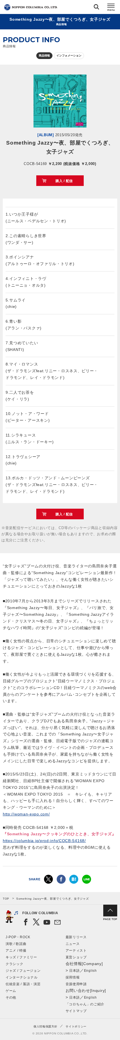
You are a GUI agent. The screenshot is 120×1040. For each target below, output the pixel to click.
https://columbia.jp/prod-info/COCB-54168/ (44, 840)
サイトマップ (76, 1011)
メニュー (111, 8)
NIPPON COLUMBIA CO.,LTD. (30, 7)
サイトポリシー (76, 1026)
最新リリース (76, 937)
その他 (11, 997)
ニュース (73, 944)
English (90, 971)
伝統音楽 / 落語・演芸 (23, 984)
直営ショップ (76, 957)
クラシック (14, 964)
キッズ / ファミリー (21, 957)
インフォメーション (68, 55)
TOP (6, 898)
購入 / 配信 (64, 181)
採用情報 (73, 977)
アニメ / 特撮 (16, 950)
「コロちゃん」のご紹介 (85, 1004)
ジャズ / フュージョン (23, 971)
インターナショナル (21, 977)
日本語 (74, 971)
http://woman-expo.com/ (26, 814)
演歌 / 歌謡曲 (16, 944)
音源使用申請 (76, 984)
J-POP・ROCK (18, 937)
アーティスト (76, 950)
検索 (96, 8)
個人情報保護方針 (45, 1026)
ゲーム (11, 991)
